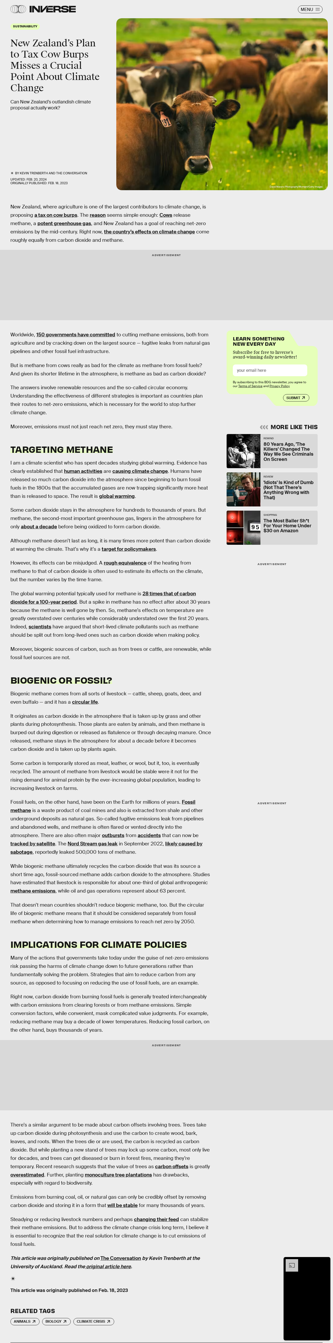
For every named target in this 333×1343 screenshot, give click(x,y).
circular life (85, 702)
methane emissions (32, 891)
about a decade (39, 526)
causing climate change (140, 471)
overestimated (27, 1175)
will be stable (122, 1205)
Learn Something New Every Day (259, 340)
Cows (165, 215)
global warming (117, 496)
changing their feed (156, 1219)
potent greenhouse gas (64, 223)
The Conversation (71, 173)
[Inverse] (53, 9)
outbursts (113, 835)
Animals (22, 1321)
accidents (149, 835)
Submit (293, 397)
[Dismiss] (325, 1262)
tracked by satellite (32, 843)
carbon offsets (171, 1166)
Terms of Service (250, 386)
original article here (108, 1266)
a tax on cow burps (55, 215)
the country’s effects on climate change (149, 231)
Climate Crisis (91, 1321)
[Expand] (289, 1262)
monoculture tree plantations (118, 1175)
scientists (40, 626)
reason (98, 215)
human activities (83, 471)
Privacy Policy (280, 386)
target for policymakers (129, 549)
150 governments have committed (75, 334)
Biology (53, 1321)
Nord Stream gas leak (93, 843)
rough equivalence (125, 563)
